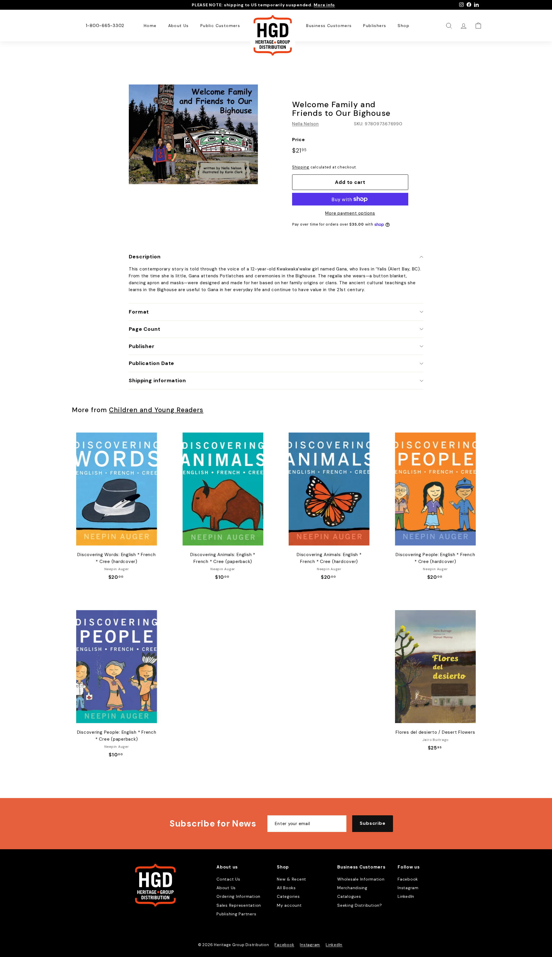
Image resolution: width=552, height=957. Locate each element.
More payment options (350, 213)
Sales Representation (238, 905)
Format (139, 311)
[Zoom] (193, 134)
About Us (178, 25)
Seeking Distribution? (359, 905)
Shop (403, 25)
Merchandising (352, 887)
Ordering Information (238, 896)
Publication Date (151, 363)
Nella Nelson (305, 124)
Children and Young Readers (156, 410)
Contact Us (228, 879)
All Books (286, 887)
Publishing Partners (236, 913)
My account (289, 905)
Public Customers (220, 25)
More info (324, 4)
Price (298, 140)
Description (145, 256)
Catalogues (349, 896)
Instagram (408, 887)
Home (150, 25)
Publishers (374, 25)
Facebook (408, 879)
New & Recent (291, 879)
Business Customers (329, 25)
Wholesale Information (361, 879)
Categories (288, 896)
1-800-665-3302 (105, 25)
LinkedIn (406, 896)
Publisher (142, 346)
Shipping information (157, 380)
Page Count (144, 329)
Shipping (300, 167)
